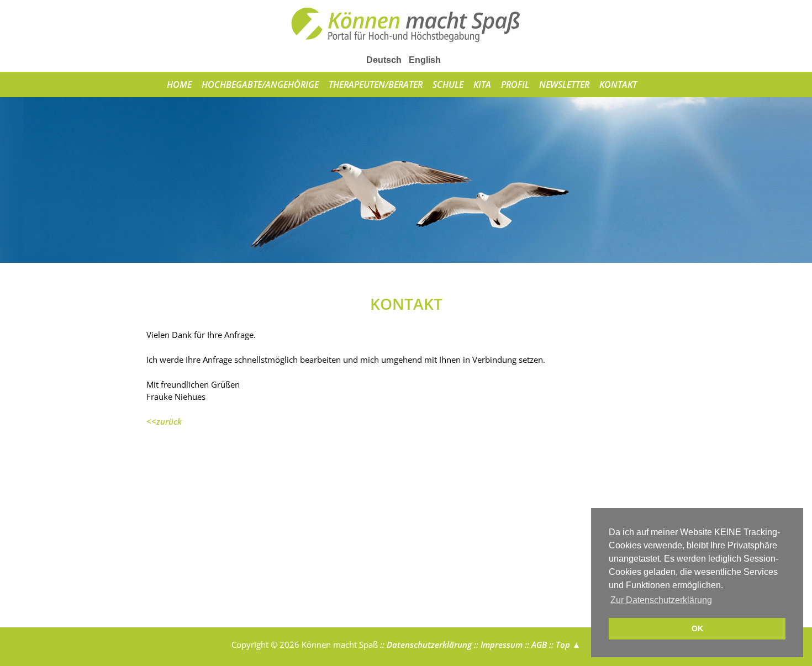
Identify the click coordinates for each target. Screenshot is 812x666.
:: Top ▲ (564, 644)
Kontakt (618, 84)
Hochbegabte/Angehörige (260, 84)
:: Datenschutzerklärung (425, 644)
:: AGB (535, 644)
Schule (448, 84)
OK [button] (697, 628)
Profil (515, 84)
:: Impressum (497, 644)
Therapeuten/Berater (376, 84)
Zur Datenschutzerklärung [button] (661, 600)
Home (179, 84)
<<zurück (164, 421)
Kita (482, 84)
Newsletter (564, 84)
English (425, 60)
